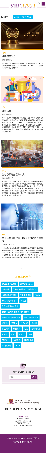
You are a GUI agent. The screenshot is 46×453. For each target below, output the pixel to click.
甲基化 (21, 334)
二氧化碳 (24, 323)
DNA (30, 334)
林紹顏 (37, 295)
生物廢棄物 (35, 328)
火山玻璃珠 (6, 345)
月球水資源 (28, 340)
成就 (4, 53)
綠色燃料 (16, 328)
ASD (13, 334)
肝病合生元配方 (26, 283)
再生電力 (5, 328)
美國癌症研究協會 (9, 283)
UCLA (17, 345)
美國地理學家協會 (31, 317)
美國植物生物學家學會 (11, 317)
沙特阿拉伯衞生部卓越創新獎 (24, 289)
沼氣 (26, 328)
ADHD (4, 334)
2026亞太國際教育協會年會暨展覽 (15, 312)
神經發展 (5, 340)
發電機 (34, 323)
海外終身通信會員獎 (10, 306)
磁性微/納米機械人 (9, 300)
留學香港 (5, 289)
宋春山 (14, 323)
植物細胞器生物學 (9, 295)
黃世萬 (5, 323)
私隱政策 (23, 442)
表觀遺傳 (16, 340)
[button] (43, 3)
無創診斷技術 (25, 295)
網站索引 (30, 442)
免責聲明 (16, 442)
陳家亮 (23, 300)
